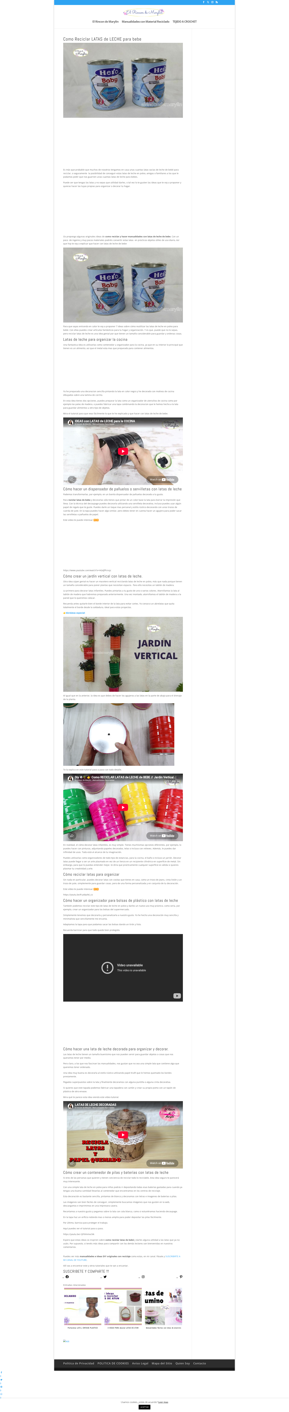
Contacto (199, 1363)
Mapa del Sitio (162, 1363)
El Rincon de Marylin (105, 22)
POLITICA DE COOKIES (113, 1363)
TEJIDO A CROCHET (185, 22)
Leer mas (163, 1402)
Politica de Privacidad (78, 1363)
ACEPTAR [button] (144, 1407)
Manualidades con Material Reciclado (145, 22)
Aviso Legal (140, 1363)
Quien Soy (183, 1363)
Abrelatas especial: (75, 612)
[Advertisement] (123, 146)
